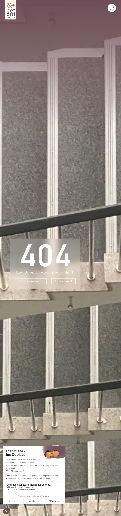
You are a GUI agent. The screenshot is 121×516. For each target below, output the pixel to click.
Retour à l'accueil (63, 281)
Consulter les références (31, 281)
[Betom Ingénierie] (10, 9)
